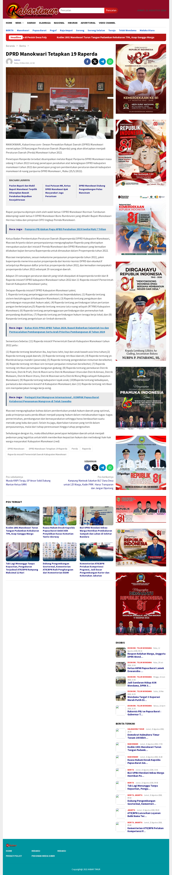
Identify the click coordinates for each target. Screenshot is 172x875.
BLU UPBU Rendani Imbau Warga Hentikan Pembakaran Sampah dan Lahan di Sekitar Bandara (96, 532)
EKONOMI (131, 648)
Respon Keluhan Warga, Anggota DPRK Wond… (146, 655)
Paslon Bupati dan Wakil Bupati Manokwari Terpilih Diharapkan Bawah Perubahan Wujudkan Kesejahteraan (23, 192)
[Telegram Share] (102, 61)
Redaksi (36, 851)
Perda (75, 448)
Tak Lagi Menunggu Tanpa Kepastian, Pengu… (142, 787)
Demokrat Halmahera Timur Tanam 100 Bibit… (143, 736)
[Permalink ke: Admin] (9, 61)
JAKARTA (138, 795)
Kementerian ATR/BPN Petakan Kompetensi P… (145, 830)
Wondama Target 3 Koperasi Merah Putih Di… (143, 699)
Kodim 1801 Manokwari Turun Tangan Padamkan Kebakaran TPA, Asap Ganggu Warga (67, 37)
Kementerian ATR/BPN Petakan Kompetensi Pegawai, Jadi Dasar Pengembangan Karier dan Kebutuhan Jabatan (94, 569)
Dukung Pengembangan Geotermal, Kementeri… (141, 802)
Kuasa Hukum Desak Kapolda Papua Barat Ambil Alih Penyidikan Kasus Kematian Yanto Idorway (59, 532)
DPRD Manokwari (16, 448)
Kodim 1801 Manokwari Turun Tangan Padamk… (144, 749)
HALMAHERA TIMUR (135, 729)
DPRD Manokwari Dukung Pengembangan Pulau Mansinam (92, 189)
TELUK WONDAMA (144, 648)
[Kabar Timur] (32, 10)
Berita (130, 770)
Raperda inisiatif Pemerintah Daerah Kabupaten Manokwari (37, 454)
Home (9, 851)
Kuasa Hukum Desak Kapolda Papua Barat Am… (143, 761)
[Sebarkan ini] (87, 61)
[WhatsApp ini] (110, 61)
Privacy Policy (14, 856)
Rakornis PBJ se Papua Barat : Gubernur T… (144, 713)
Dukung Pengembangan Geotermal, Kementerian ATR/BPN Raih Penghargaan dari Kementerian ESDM (58, 568)
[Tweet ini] (95, 61)
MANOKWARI (132, 744)
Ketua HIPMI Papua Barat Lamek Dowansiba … (145, 670)
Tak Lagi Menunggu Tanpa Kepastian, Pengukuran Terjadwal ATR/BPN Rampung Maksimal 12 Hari (22, 568)
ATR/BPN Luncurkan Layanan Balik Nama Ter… (144, 815)
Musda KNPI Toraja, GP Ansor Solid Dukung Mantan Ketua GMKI (28, 480)
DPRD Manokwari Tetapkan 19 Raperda (48, 448)
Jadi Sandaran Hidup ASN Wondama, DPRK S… (141, 684)
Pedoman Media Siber (43, 856)
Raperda (86, 448)
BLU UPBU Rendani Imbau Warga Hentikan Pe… (145, 774)
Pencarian (111, 10)
